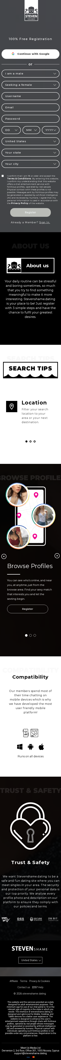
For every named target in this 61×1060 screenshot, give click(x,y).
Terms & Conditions (19, 178)
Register (30, 212)
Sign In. (44, 222)
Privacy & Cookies (39, 981)
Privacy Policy (19, 203)
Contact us (23, 987)
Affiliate (14, 981)
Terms (23, 981)
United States (29, 960)
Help (40, 987)
